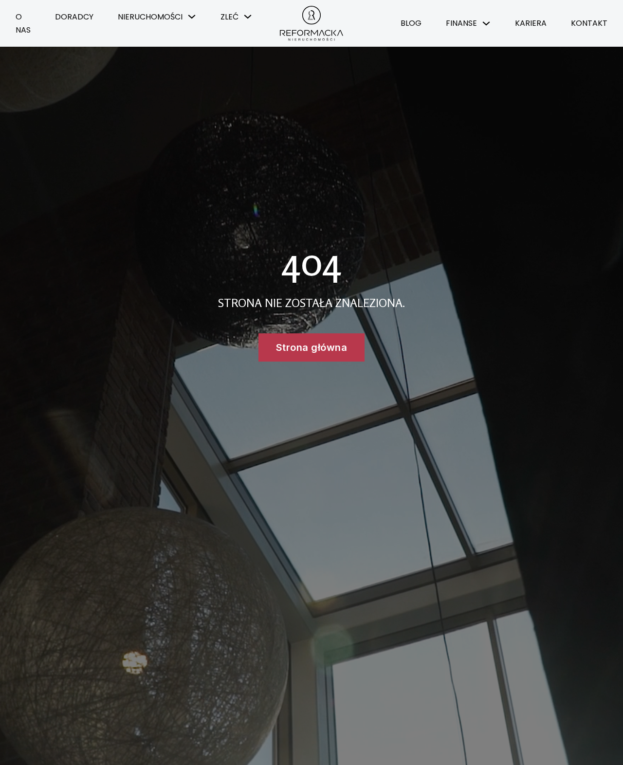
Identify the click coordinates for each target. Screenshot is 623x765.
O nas (23, 23)
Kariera (531, 23)
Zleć (229, 16)
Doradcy (74, 16)
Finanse (461, 23)
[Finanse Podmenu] (486, 23)
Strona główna (312, 347)
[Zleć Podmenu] (247, 16)
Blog (411, 23)
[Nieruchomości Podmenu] (191, 16)
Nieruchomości (150, 16)
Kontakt (589, 23)
